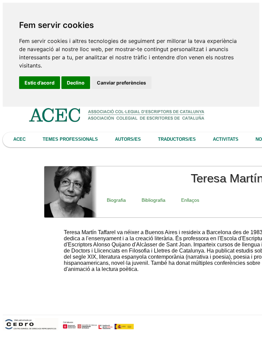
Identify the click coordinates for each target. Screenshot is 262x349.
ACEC (19, 139)
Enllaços (190, 200)
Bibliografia (153, 200)
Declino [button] (76, 83)
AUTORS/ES (128, 139)
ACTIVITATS (225, 139)
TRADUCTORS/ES (177, 139)
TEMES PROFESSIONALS (70, 139)
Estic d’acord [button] (40, 83)
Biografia (116, 200)
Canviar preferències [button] (121, 83)
